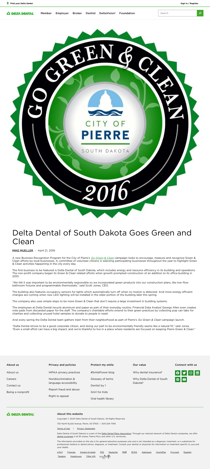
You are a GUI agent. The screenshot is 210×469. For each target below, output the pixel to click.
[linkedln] (197, 373)
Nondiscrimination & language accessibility (63, 380)
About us (13, 372)
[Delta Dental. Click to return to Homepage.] (20, 13)
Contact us (14, 385)
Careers (11, 378)
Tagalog (62, 456)
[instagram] (190, 373)
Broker (77, 13)
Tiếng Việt (90, 456)
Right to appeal (59, 396)
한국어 (134, 452)
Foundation (127, 13)
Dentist (91, 13)
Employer (62, 13)
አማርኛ (60, 452)
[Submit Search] (200, 13)
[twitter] (184, 373)
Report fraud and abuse (64, 389)
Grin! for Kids (99, 392)
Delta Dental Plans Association (116, 433)
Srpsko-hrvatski (87, 452)
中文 (102, 452)
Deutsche (113, 452)
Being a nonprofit (18, 392)
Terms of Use (63, 428)
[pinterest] (177, 379)
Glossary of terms (102, 378)
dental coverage (65, 436)
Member (46, 13)
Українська (76, 456)
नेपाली (124, 452)
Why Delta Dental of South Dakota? (150, 380)
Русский (174, 452)
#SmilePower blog (102, 372)
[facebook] (177, 373)
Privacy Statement (86, 428)
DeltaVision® (107, 13)
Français (71, 452)
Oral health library (102, 398)
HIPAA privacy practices (64, 372)
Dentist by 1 (98, 385)
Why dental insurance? (147, 372)
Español (187, 452)
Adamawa (146, 452)
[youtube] (184, 379)
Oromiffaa (161, 452)
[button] (19, 3)
